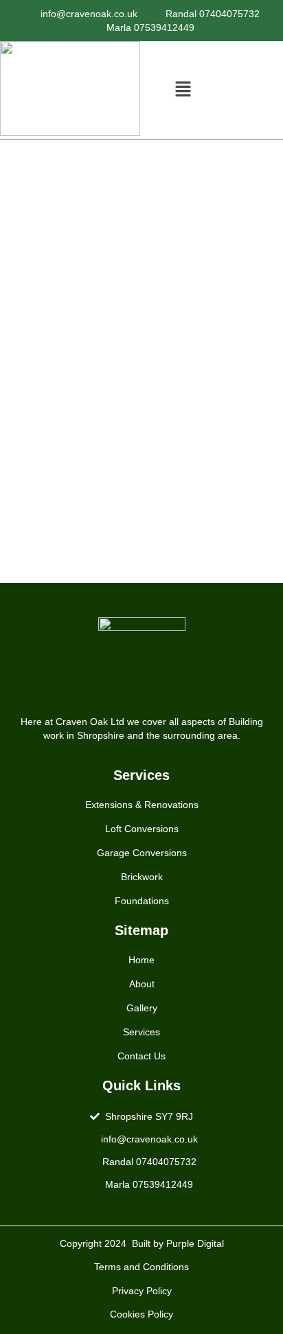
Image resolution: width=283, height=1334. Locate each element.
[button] (182, 90)
